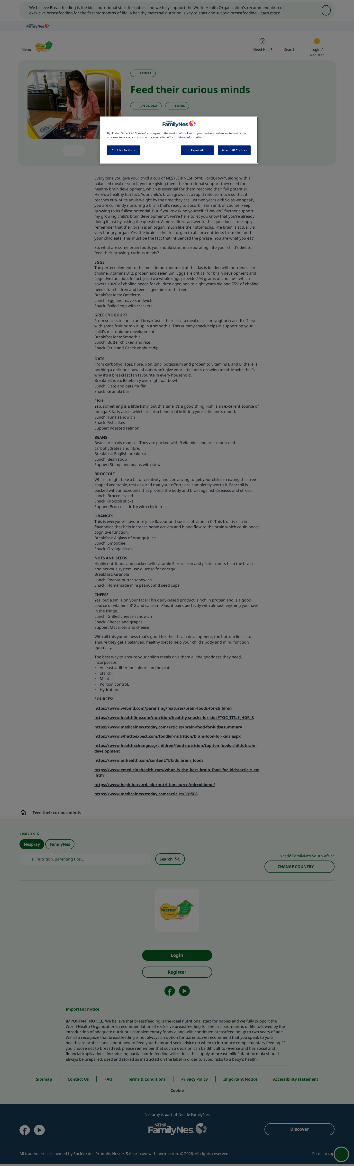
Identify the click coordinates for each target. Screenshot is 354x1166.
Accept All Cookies (234, 150)
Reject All (197, 150)
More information (190, 137)
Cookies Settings (123, 150)
